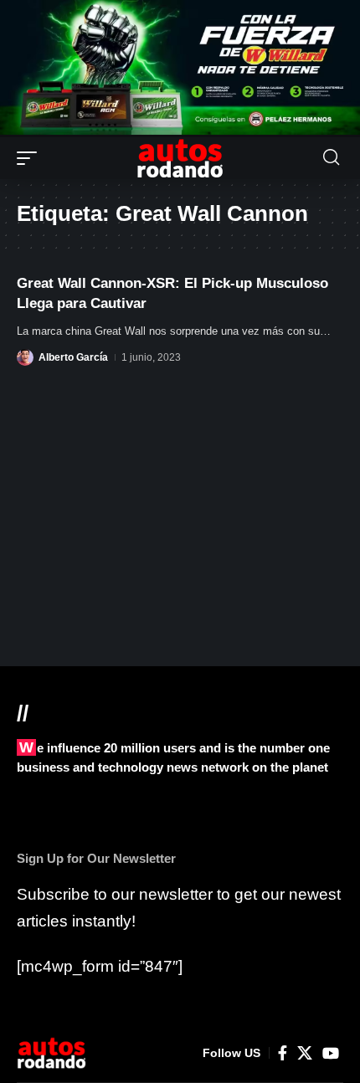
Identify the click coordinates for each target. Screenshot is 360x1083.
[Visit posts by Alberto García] (25, 357)
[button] (31, 158)
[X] (304, 1053)
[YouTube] (330, 1053)
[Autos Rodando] (180, 158)
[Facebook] (282, 1053)
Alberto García (73, 357)
